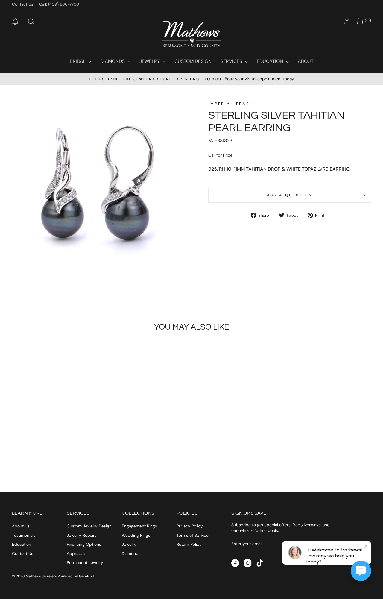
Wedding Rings (136, 535)
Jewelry (150, 61)
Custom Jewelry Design (89, 526)
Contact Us (22, 4)
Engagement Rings (139, 526)
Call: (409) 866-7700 (59, 4)
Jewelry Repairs (82, 535)
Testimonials (23, 535)
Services (232, 61)
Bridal (78, 61)
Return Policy (189, 544)
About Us (21, 526)
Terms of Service (193, 535)
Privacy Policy (190, 526)
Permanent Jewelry (85, 562)
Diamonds (113, 61)
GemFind (86, 576)
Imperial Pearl (230, 103)
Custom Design (193, 61)
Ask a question (290, 195)
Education (270, 61)
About (306, 61)
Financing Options (84, 544)
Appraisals (76, 553)
